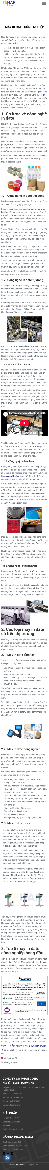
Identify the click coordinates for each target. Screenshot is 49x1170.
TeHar (42, 95)
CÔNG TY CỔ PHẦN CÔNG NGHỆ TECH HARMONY (23, 1046)
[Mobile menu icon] (44, 3)
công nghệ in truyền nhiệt (29, 571)
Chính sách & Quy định (12, 1142)
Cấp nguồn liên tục (10, 1125)
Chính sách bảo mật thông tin (15, 1146)
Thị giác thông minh (11, 1118)
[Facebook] (4, 1154)
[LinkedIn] (11, 1154)
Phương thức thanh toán (13, 1149)
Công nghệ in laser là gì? (16, 557)
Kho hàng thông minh (11, 1121)
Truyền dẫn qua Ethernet (13, 1129)
